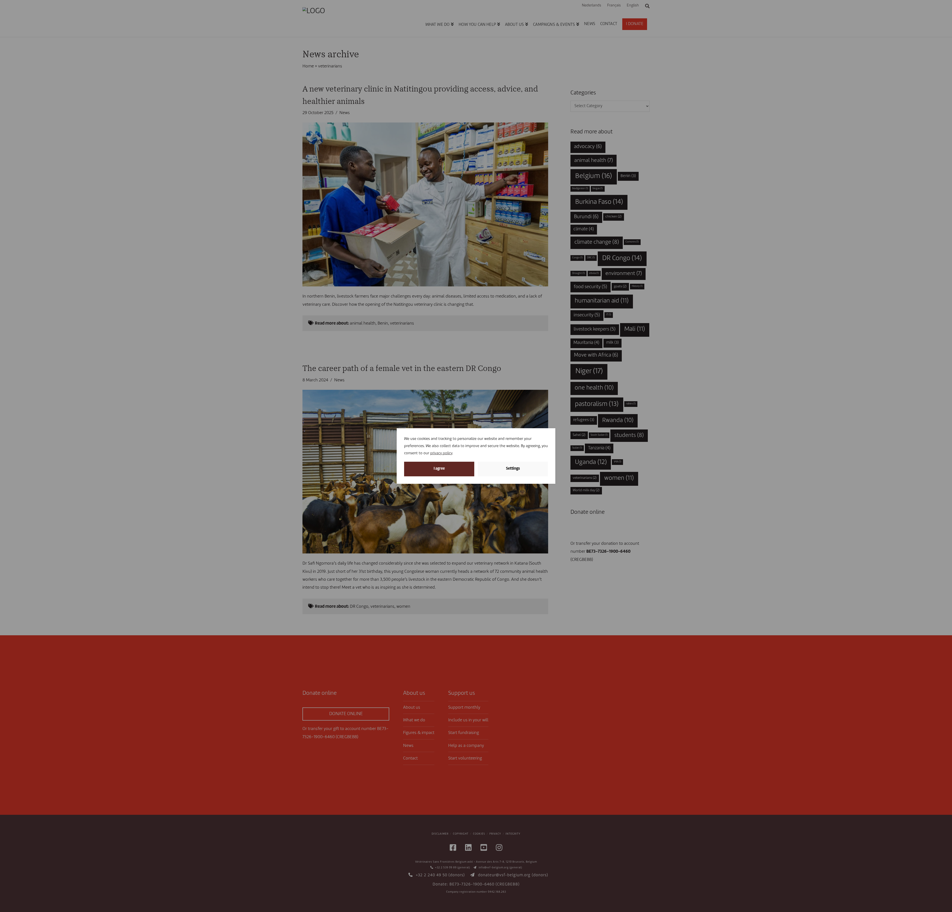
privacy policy (441, 453)
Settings (513, 469)
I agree (439, 469)
